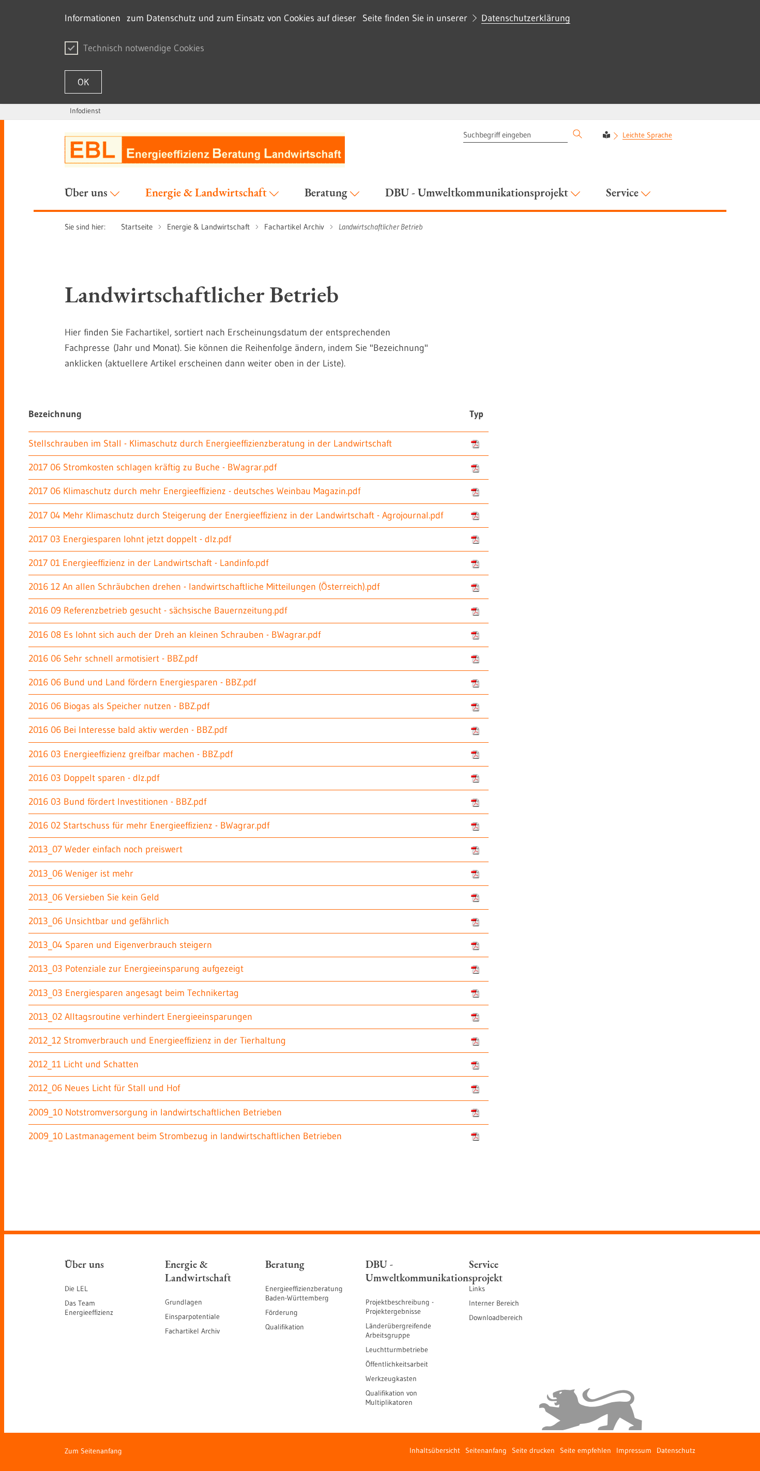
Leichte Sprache (647, 135)
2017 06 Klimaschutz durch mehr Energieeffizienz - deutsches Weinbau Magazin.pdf (194, 491)
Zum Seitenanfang (93, 1450)
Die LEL (76, 1288)
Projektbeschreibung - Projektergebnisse (400, 1306)
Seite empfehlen (585, 1450)
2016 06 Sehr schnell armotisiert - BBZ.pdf (112, 658)
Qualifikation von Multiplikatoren (391, 1397)
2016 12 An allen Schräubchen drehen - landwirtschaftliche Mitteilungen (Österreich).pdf (203, 586)
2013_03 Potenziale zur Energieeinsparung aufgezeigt (136, 968)
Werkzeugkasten (391, 1378)
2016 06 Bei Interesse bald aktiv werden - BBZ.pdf (127, 730)
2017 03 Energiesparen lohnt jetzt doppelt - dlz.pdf (129, 539)
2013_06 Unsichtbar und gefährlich (98, 921)
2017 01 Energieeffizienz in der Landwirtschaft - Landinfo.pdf (148, 563)
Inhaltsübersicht (434, 1450)
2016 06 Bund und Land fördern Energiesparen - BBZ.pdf (142, 682)
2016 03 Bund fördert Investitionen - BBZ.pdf (117, 801)
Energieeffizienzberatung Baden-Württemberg (304, 1293)
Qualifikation (284, 1326)
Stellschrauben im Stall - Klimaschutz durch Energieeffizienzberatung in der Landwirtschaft (210, 443)
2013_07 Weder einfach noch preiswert (105, 849)
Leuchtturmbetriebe (397, 1349)
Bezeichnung (55, 414)
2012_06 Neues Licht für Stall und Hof (104, 1088)
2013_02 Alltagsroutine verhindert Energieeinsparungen (140, 1016)
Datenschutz (676, 1450)
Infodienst (85, 110)
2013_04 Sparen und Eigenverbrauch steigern (120, 945)
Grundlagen (183, 1302)
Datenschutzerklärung (525, 18)
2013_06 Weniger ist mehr (80, 873)
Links (477, 1288)
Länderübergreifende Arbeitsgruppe (398, 1330)
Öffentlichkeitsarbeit (397, 1364)
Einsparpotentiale (192, 1316)
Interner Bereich (494, 1303)
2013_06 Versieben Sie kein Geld (93, 897)
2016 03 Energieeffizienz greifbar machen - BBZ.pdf (130, 754)
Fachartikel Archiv (192, 1331)
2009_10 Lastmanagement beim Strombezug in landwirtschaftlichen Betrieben (185, 1136)
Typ (476, 414)
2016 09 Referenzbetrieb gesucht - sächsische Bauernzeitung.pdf (157, 610)
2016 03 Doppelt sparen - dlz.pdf (93, 778)
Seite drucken (533, 1450)
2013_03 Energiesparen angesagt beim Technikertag (133, 993)
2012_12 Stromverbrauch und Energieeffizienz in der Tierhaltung (157, 1040)
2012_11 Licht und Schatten (83, 1064)
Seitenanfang (486, 1450)
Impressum (633, 1450)
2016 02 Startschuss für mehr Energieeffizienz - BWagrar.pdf (148, 825)
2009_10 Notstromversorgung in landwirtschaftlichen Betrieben (155, 1112)
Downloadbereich (496, 1317)
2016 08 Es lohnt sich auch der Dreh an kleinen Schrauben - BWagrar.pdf (174, 634)
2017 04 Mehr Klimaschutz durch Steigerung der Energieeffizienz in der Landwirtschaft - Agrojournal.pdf (235, 515)
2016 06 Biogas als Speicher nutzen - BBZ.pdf (118, 706)
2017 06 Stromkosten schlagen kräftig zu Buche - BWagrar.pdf (152, 467)
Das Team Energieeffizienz (89, 1307)
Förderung (281, 1312)
